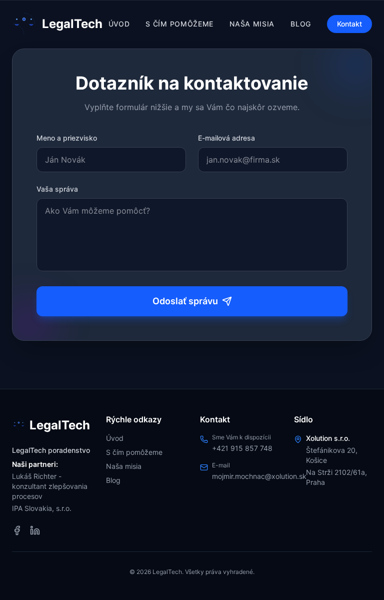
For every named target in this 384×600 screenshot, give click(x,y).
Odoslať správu (185, 301)
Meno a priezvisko (66, 138)
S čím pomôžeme (180, 24)
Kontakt (349, 24)
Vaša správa (57, 189)
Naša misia (252, 24)
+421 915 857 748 (242, 448)
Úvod (119, 24)
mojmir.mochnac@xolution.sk (259, 476)
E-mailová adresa (226, 138)
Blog (300, 24)
